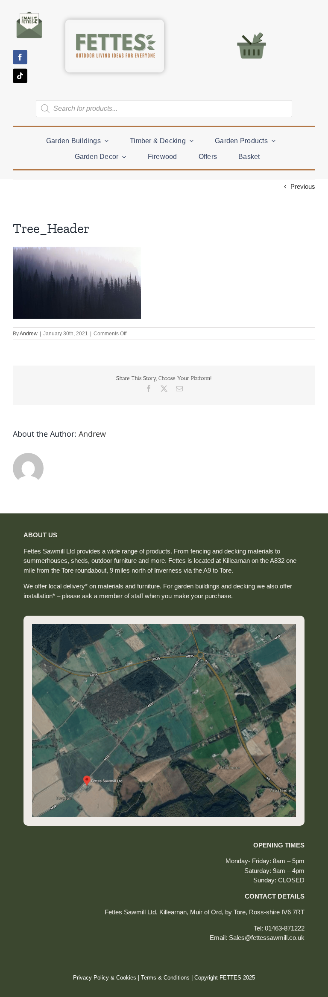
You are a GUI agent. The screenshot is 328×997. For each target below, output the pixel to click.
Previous (302, 186)
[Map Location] (164, 627)
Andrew (29, 334)
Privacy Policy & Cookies (104, 977)
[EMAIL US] (29, 11)
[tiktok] (20, 76)
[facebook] (20, 57)
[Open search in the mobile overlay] (164, 108)
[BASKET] (251, 31)
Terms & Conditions (165, 977)
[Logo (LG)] (115, 26)
